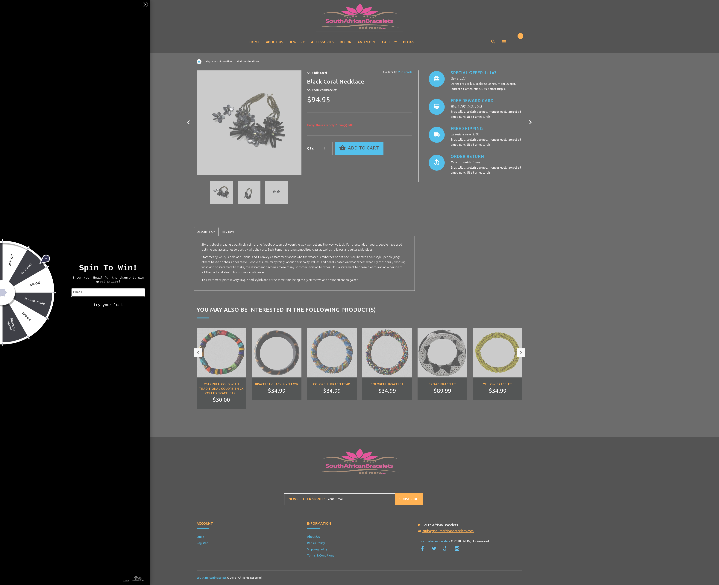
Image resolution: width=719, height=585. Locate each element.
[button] (145, 4)
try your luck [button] (108, 305)
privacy (126, 580)
